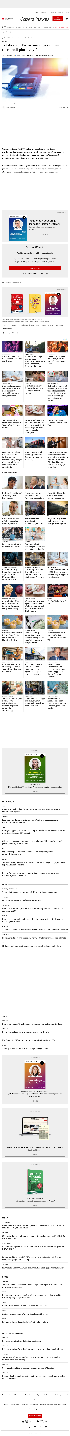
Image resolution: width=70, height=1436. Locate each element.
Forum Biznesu (62, 1404)
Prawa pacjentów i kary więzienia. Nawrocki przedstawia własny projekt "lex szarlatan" (35, 495)
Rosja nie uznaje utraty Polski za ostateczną (12, 545)
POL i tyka (5, 1232)
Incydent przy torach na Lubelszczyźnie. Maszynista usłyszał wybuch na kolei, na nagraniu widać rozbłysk (56, 521)
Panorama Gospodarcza (35, 1409)
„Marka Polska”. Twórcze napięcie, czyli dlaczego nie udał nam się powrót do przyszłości (32, 1285)
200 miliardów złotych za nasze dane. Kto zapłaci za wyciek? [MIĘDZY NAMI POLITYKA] (33, 1237)
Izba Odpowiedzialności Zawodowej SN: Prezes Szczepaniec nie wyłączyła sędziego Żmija (30, 821)
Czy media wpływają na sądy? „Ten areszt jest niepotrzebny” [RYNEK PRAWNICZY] (33, 1247)
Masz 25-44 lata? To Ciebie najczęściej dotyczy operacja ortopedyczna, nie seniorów (56, 495)
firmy (38, 325)
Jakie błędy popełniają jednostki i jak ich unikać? (44, 222)
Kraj (3, 806)
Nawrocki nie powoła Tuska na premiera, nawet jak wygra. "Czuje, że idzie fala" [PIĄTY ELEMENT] (33, 1226)
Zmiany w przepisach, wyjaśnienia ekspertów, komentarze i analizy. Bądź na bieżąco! (35, 1148)
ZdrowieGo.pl (42, 1404)
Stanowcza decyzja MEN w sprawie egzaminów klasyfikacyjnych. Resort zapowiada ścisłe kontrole (34, 863)
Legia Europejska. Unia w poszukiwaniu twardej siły (25, 1032)
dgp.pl (36, 13)
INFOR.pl (18, 1404)
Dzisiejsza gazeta (9, 19)
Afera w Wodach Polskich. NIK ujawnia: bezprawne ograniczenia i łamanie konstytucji (31, 810)
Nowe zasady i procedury (35, 1198)
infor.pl (61, 13)
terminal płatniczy (48, 325)
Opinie (4, 1045)
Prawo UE (5, 816)
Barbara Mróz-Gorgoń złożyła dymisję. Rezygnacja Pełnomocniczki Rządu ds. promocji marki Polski (12, 495)
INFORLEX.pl (25, 1404)
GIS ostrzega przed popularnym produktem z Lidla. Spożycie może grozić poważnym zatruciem (32, 842)
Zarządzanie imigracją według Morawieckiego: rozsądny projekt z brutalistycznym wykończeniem (31, 1296)
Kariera (31, 1395)
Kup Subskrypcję (58, 18)
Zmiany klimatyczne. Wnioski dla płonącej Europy (25, 1048)
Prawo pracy (6, 905)
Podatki (6, 38)
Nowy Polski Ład (7, 328)
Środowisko (5, 934)
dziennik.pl (44, 13)
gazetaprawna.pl (34, 1404)
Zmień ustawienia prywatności (59, 1395)
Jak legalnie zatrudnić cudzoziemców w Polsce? (35, 1201)
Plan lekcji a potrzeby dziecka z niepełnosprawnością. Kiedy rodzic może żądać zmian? (32, 920)
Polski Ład (13, 325)
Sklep (67, 13)
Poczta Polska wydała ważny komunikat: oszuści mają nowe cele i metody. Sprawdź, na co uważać (31, 874)
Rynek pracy (5, 926)
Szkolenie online (35, 784)
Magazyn (5, 897)
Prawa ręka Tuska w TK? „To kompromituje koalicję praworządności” (33, 1268)
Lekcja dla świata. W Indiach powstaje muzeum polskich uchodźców (32, 1024)
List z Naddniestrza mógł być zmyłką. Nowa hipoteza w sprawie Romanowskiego (11, 521)
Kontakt (4, 1395)
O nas (10, 1395)
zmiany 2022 (59, 325)
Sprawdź (45, 235)
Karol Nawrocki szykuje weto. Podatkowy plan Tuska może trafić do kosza (35, 521)
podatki (5, 325)
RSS (35, 1399)
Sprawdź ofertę (35, 268)
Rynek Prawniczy (7, 1243)
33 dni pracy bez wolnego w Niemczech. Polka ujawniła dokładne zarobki (35, 929)
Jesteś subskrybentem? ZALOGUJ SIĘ (35, 273)
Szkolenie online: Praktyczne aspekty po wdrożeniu (42, 228)
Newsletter (50, 1404)
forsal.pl (53, 13)
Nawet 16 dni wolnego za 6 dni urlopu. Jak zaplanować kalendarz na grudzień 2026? (32, 909)
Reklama (16, 1395)
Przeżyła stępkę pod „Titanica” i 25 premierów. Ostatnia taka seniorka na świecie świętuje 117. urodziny (33, 831)
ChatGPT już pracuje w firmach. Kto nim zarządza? (24, 1306)
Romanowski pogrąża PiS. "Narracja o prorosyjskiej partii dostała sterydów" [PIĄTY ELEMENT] (31, 1258)
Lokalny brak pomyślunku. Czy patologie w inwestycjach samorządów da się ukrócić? (33, 1377)
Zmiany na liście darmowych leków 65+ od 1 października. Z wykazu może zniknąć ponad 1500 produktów (35, 546)
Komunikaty (24, 1395)
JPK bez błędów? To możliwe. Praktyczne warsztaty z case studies (35, 787)
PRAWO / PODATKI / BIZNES (35, 1145)
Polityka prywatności (42, 1395)
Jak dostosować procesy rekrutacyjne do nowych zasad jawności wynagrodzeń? (35, 1095)
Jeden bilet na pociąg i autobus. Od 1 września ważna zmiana (29, 892)
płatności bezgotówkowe (26, 325)
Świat (3, 827)
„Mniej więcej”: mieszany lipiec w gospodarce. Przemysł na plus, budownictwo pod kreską (31, 1358)
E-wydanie (5, 1281)
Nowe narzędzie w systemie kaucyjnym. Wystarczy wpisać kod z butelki (34, 938)
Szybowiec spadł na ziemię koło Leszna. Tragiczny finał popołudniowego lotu (27, 852)
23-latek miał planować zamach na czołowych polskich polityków (31, 946)
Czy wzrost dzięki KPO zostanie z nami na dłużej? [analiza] (28, 1368)
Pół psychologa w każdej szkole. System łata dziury (25, 1322)
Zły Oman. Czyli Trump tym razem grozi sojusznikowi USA (29, 1040)
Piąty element (6, 1222)
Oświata (4, 859)
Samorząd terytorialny (9, 889)
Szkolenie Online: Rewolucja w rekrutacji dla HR (35, 1091)
